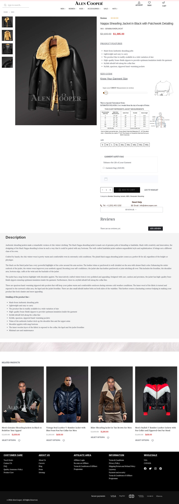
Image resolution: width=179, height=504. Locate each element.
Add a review (155, 228)
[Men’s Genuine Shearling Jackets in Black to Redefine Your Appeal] (23, 394)
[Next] (90, 71)
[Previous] (21, 71)
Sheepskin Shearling (137, 196)
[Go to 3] (7, 48)
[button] (131, 209)
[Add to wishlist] (19, 440)
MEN (12, 12)
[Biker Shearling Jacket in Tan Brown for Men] (112, 394)
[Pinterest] (160, 468)
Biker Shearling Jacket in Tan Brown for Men (111, 428)
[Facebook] (145, 468)
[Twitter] (150, 468)
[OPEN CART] (163, 2)
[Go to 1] (7, 21)
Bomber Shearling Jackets (116, 196)
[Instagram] (155, 468)
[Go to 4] (7, 62)
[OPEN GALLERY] (56, 70)
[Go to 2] (7, 35)
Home (6, 12)
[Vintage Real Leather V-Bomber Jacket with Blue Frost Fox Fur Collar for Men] (67, 394)
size (102, 140)
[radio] (102, 145)
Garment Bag (115, 168)
